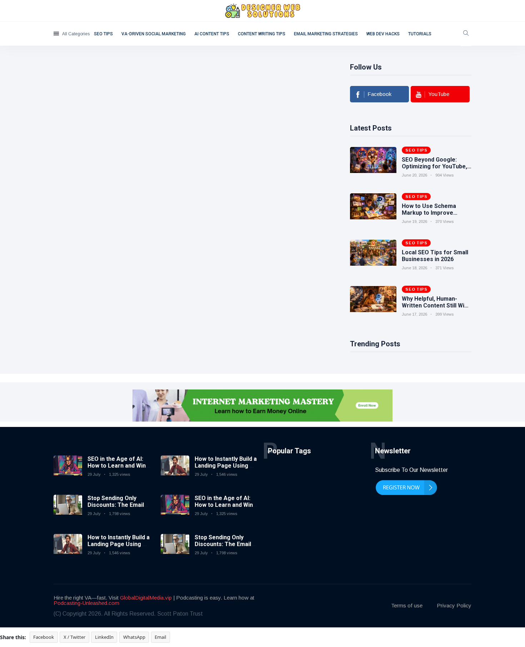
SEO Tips (103, 33)
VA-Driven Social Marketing (153, 33)
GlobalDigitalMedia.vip (146, 598)
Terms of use (406, 605)
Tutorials (419, 33)
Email (160, 637)
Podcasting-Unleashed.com (86, 603)
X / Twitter (74, 637)
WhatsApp (134, 637)
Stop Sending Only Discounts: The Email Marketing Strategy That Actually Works (116, 508)
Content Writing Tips (261, 33)
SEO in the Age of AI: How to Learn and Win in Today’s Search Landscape (117, 469)
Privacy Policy (454, 605)
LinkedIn (104, 637)
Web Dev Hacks (383, 33)
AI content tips (211, 33)
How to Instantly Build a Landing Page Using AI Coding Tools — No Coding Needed (119, 547)
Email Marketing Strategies (326, 33)
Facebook (43, 637)
